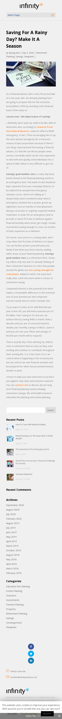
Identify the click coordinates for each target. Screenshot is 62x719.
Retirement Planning (16, 613)
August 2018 (12, 554)
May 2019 (11, 536)
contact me (21, 384)
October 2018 (13, 550)
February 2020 (14, 518)
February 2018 (14, 572)
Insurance (11, 595)
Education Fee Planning (18, 586)
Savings (19, 56)
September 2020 (15, 505)
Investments (12, 599)
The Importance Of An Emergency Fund (32, 449)
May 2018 (11, 559)
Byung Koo (14, 52)
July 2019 (11, 527)
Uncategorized (14, 622)
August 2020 (12, 509)
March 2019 (12, 545)
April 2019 (11, 541)
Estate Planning (14, 590)
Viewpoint (29, 56)
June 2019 (11, 532)
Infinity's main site (18, 671)
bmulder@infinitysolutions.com (24, 677)
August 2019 (12, 523)
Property (11, 609)
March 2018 (12, 568)
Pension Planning (15, 604)
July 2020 (11, 514)
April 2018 (11, 563)
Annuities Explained (24, 474)
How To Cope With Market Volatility (31, 424)
